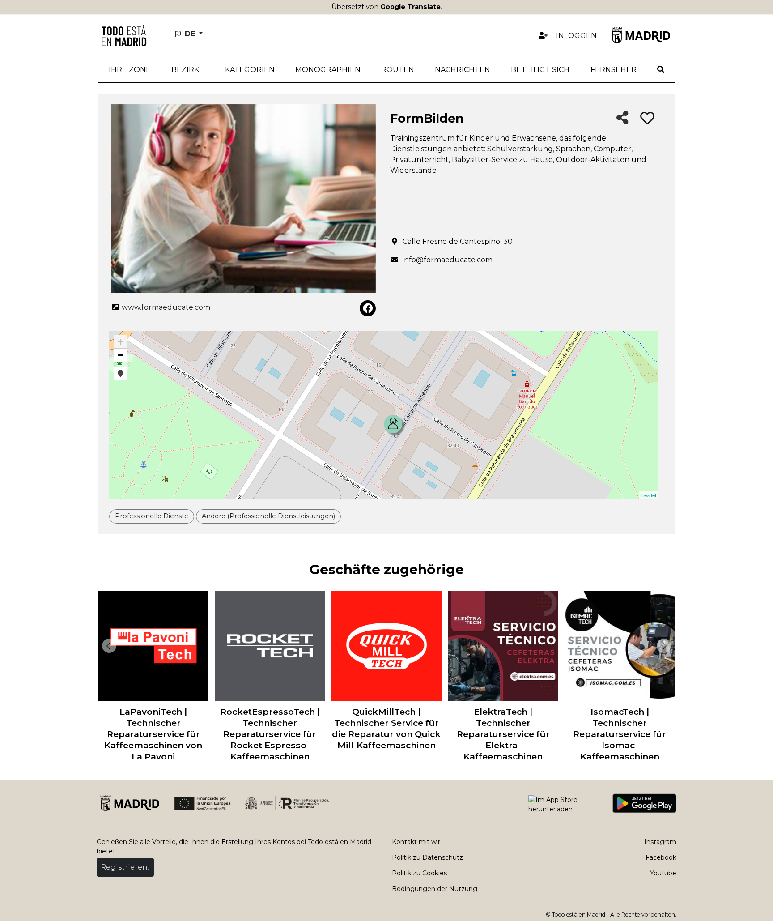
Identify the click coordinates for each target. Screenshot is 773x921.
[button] (187, 70)
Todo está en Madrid (578, 914)
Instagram (660, 842)
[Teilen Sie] (622, 118)
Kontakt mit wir (416, 842)
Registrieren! (125, 867)
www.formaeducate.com (165, 307)
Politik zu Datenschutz (427, 857)
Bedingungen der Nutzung (434, 889)
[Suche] (661, 70)
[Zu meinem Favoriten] (647, 119)
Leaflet (648, 495)
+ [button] (120, 341)
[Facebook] (368, 308)
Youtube (663, 873)
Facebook (661, 857)
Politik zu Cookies (419, 873)
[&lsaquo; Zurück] (107, 646)
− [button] (120, 355)
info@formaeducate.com (448, 260)
